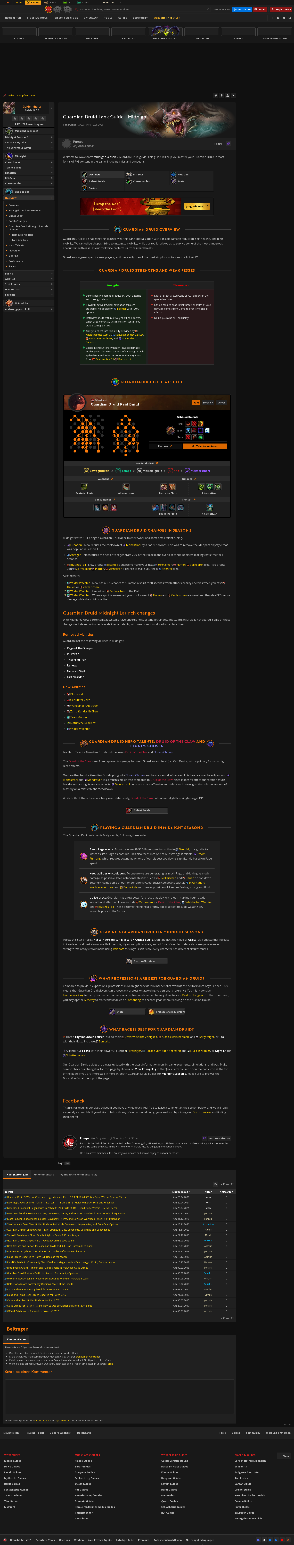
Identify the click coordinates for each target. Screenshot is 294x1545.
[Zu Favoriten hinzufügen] (215, 95)
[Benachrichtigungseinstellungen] (277, 18)
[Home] (23, 9)
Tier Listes (241, 1478)
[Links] (233, 95)
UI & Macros (12, 289)
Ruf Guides (81, 1489)
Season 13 (241, 1466)
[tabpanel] (119, 1250)
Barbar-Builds (243, 1483)
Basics (9, 273)
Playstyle (14, 250)
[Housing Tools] (34, 1432)
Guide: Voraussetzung (174, 1460)
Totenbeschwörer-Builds (250, 1495)
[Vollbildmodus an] (271, 18)
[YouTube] (282, 1539)
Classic (53, 2)
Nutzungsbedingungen (200, 1540)
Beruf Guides (12, 1483)
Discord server (202, 1112)
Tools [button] (108, 17)
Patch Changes (18, 221)
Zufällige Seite (125, 1540)
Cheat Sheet (12, 162)
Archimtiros (208, 1224)
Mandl (208, 1235)
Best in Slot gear (192, 995)
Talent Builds (13, 167)
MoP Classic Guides (87, 1455)
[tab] (17, 1174)
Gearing (13, 255)
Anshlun (208, 1246)
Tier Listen (11, 1501)
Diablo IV (112, 2)
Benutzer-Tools (45, 1540)
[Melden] (227, 95)
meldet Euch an (41, 1420)
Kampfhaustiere (26, 95)
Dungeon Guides (85, 1472)
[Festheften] (221, 95)
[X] (264, 1539)
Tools (222, 1432)
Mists (85, 2)
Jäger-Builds (242, 1507)
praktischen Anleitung (87, 1356)
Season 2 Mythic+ (16, 142)
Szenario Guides (84, 1501)
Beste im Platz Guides (174, 1466)
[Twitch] (228, 143)
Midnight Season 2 (16, 137)
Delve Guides (12, 1466)
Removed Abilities (22, 234)
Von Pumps (70, 124)
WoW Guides (12, 1455)
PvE (67, 1163)
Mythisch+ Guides (15, 1478)
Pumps (208, 1229)
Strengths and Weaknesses (25, 210)
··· (94, 2)
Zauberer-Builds (244, 1512)
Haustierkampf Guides (89, 1495)
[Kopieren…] (215, 1184)
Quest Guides (83, 1483)
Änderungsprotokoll (17, 309)
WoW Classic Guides (174, 1455)
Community (140, 17)
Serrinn (208, 1294)
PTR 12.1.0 (57, 9)
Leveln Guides (12, 1472)
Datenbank (91, 17)
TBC (70, 2)
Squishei (208, 1240)
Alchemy (89, 1000)
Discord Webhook (66, 17)
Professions (16, 261)
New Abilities (20, 240)
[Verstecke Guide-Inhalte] (51, 108)
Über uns (64, 1540)
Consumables (13, 183)
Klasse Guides (12, 1460)
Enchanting (133, 1000)
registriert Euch (62, 1420)
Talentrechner (13, 1495)
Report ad (287, 1424)
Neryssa (208, 1262)
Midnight (9, 1507)
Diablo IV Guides (245, 1455)
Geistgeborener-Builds (248, 1518)
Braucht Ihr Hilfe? (20, 1540)
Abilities (10, 278)
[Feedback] (283, 18)
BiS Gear (10, 178)
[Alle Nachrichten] (8, 3)
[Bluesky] (270, 1539)
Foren (109, 1363)
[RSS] (288, 1539)
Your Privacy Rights (100, 1540)
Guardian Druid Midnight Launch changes (28, 228)
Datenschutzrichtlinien (167, 1540)
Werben (79, 1540)
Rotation (10, 172)
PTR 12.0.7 (67, 9)
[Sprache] (289, 18)
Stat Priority (12, 284)
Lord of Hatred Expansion (250, 1460)
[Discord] (258, 1539)
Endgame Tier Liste (247, 1472)
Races (12, 266)
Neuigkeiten (13, 17)
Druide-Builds (243, 1489)
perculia (208, 1213)
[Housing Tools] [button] (38, 17)
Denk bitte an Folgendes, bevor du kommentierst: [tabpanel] (59, 1383)
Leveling (10, 294)
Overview (11, 198)
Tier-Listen (81, 1518)
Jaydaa (208, 1197)
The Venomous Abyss (18, 147)
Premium (143, 1540)
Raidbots (118, 949)
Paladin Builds (243, 1501)
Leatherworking (73, 995)
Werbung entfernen (167, 17)
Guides (122, 17)
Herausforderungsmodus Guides (95, 1507)
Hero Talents (16, 245)
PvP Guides (168, 1495)
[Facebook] (276, 1539)
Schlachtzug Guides (16, 1489)
